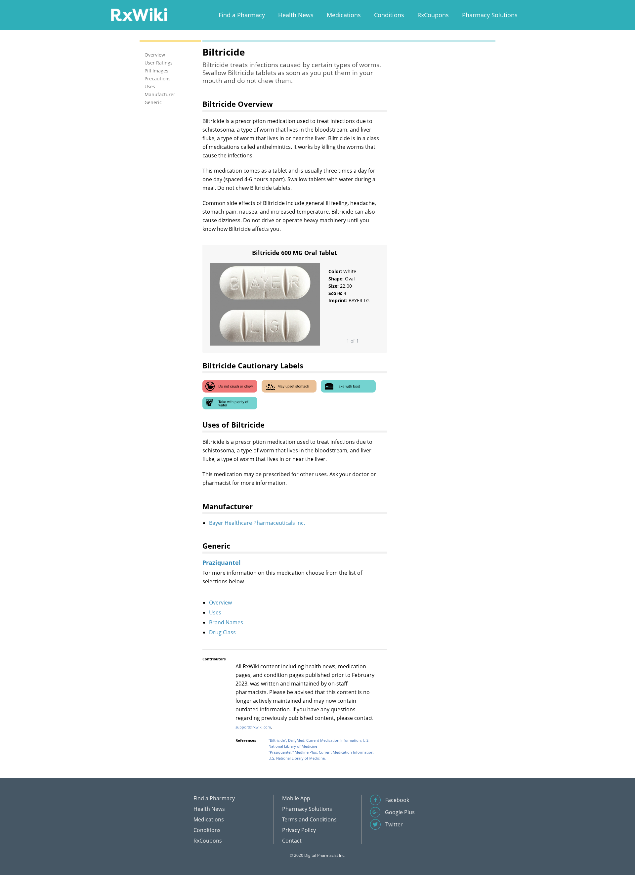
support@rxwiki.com (253, 727)
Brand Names (226, 622)
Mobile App (296, 798)
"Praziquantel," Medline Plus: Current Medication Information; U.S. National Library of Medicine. (321, 755)
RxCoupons (433, 15)
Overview (220, 602)
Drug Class (222, 632)
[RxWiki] (139, 14)
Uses (215, 612)
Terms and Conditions (309, 819)
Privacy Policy (299, 830)
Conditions (389, 15)
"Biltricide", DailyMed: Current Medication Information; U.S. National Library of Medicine (319, 743)
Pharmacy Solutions (490, 15)
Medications (344, 15)
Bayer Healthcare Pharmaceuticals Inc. (257, 522)
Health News (296, 15)
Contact (292, 840)
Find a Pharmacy (242, 15)
